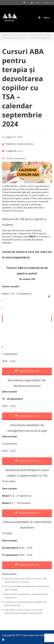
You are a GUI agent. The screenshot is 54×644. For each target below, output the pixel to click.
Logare (37, 2)
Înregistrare (47, 2)
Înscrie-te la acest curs (28, 371)
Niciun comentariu (16, 158)
